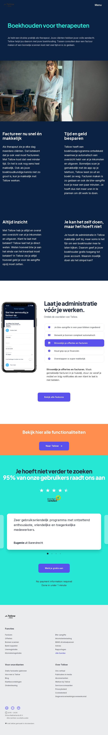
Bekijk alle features (54, 397)
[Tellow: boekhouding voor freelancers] (9, 5)
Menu (98, 5)
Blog (7, 678)
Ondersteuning (11, 685)
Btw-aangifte (60, 635)
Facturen (8, 635)
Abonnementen (61, 678)
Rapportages (60, 649)
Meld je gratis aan (54, 568)
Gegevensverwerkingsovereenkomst (70, 696)
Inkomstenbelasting (63, 638)
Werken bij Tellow (62, 682)
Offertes (8, 638)
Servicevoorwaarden (64, 685)
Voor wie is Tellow (12, 674)
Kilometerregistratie (13, 653)
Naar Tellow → (54, 446)
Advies (58, 646)
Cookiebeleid (61, 693)
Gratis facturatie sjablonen (16, 671)
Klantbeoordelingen (13, 682)
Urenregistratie (11, 649)
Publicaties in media (63, 674)
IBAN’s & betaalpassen (64, 642)
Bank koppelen (11, 646)
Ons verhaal (60, 671)
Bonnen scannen (12, 642)
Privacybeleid (61, 689)
